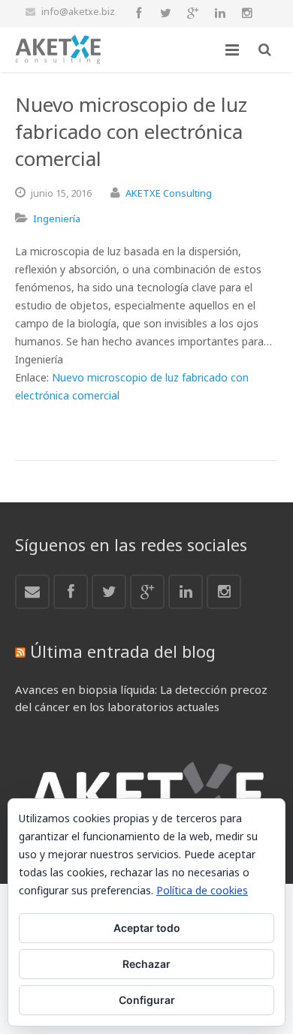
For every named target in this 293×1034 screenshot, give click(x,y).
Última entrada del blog (123, 651)
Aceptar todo (146, 927)
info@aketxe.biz (78, 11)
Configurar (147, 999)
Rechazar (146, 963)
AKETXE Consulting (168, 193)
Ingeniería (56, 218)
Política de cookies (202, 890)
